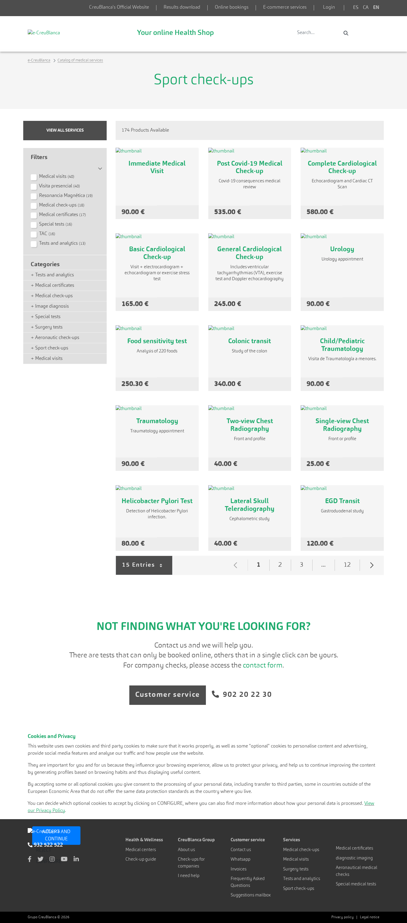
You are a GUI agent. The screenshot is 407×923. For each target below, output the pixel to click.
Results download (182, 7)
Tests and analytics (301, 879)
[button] (65, 166)
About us (186, 850)
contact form (261, 665)
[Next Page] (372, 565)
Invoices (238, 869)
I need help (188, 876)
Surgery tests (295, 869)
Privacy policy (342, 917)
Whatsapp (240, 859)
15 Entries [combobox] (147, 568)
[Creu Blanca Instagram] (52, 859)
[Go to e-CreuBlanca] (44, 32)
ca (366, 7)
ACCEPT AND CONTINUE (56, 836)
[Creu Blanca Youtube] (64, 859)
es (355, 7)
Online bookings (231, 7)
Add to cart (178, 212)
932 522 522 (47, 845)
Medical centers (140, 850)
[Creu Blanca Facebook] (30, 859)
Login (329, 7)
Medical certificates (354, 848)
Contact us (241, 850)
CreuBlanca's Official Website (119, 7)
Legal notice (369, 917)
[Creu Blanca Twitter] (41, 859)
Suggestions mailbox (251, 895)
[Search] (346, 33)
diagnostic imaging (354, 858)
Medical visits (296, 859)
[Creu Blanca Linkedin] (76, 859)
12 (352, 566)
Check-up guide (140, 859)
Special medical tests (356, 884)
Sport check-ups (298, 889)
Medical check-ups (301, 850)
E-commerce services (285, 7)
